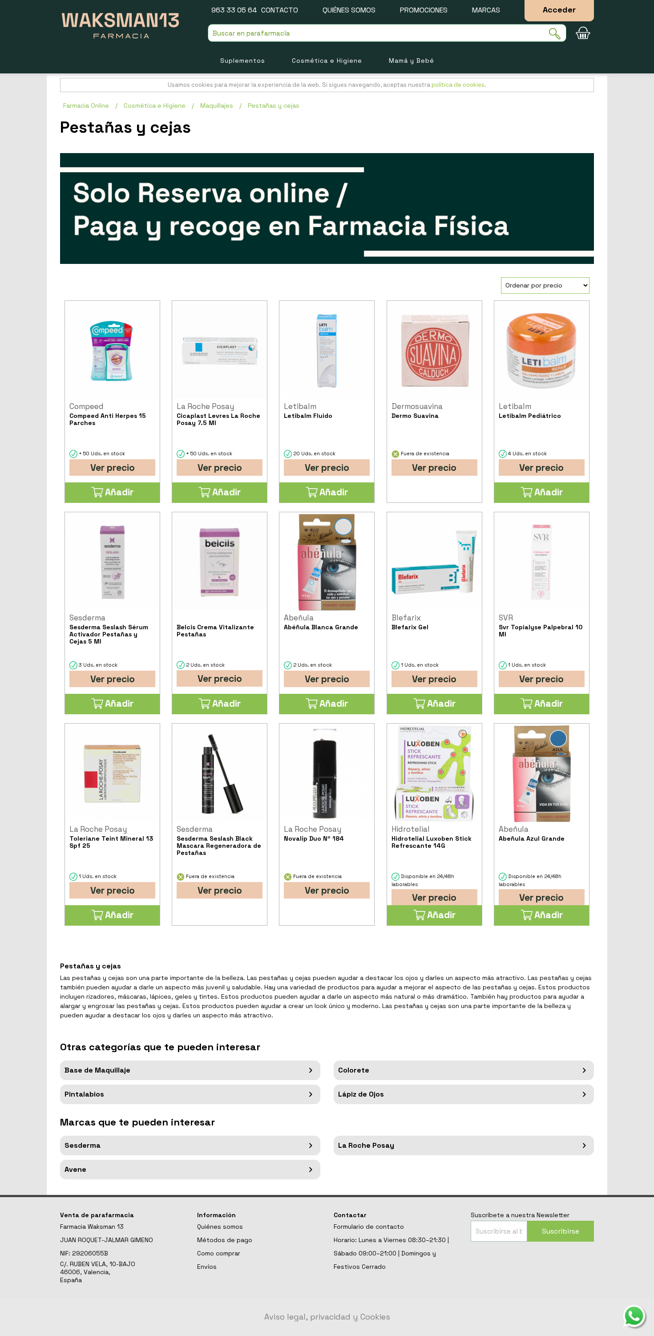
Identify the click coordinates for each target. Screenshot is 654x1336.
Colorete (353, 1070)
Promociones (424, 10)
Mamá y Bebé (411, 61)
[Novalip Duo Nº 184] (326, 774)
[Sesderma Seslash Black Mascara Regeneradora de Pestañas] (219, 774)
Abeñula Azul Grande (532, 838)
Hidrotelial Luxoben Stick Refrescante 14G (432, 842)
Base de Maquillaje (97, 1070)
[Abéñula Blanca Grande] (326, 562)
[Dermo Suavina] (434, 351)
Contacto (279, 10)
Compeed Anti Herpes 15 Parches (107, 419)
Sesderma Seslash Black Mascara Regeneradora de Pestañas (219, 845)
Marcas (486, 10)
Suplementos (242, 61)
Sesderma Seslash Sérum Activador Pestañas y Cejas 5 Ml (108, 634)
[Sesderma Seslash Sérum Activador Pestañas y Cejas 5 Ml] (112, 562)
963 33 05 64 (234, 10)
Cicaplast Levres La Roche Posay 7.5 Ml (218, 419)
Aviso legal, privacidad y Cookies (327, 1317)
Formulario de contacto (369, 1227)
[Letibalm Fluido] (326, 351)
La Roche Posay (366, 1145)
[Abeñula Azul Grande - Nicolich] (541, 774)
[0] (583, 33)
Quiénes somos (349, 10)
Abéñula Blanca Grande (321, 627)
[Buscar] (557, 33)
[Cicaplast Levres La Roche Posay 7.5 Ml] (219, 351)
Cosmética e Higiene (327, 61)
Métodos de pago (224, 1240)
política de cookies (458, 85)
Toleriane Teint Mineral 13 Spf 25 (111, 842)
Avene (75, 1169)
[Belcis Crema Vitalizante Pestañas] (219, 562)
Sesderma (83, 1145)
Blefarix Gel (410, 627)
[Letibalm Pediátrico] (541, 351)
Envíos (207, 1267)
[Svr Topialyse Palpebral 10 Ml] (541, 562)
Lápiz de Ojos (361, 1094)
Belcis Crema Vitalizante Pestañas (215, 630)
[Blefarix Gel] (434, 562)
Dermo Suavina (415, 415)
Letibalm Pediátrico (530, 415)
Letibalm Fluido (308, 415)
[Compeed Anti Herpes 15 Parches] (112, 351)
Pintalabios (84, 1094)
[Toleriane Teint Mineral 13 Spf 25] (112, 774)
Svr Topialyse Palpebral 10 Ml (540, 630)
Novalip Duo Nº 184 (314, 838)
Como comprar (218, 1253)
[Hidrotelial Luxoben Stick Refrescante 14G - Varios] (434, 774)
